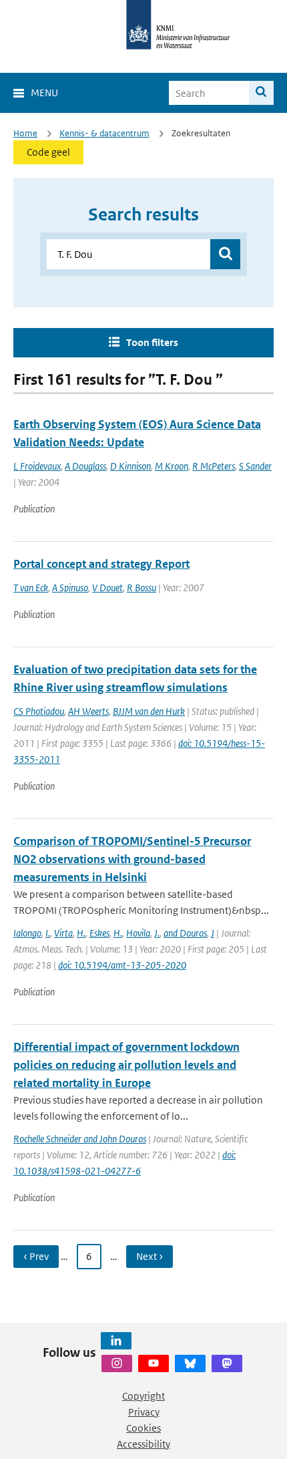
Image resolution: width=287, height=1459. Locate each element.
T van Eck (30, 587)
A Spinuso (70, 587)
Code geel (48, 152)
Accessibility (143, 1444)
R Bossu (141, 587)
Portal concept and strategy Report (101, 563)
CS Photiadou (38, 711)
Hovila (138, 933)
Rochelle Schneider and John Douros (79, 1138)
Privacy (144, 1412)
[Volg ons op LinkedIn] (116, 1340)
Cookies (143, 1428)
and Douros (185, 933)
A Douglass (85, 466)
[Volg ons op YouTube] (153, 1363)
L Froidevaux (37, 466)
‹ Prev (36, 1256)
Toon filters (152, 342)
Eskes (99, 933)
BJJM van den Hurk (149, 711)
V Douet (107, 587)
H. (81, 933)
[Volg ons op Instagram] (117, 1363)
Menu (44, 92)
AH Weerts (88, 711)
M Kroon (171, 466)
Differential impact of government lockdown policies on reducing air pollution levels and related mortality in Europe (126, 1064)
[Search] (261, 93)
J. (157, 933)
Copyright (143, 1396)
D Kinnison (130, 466)
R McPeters (213, 466)
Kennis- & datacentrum (104, 133)
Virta (63, 933)
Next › (149, 1256)
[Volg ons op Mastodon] (227, 1363)
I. (47, 933)
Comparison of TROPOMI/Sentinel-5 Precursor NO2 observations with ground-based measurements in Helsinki (132, 859)
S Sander (255, 466)
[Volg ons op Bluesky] (190, 1363)
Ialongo (27, 933)
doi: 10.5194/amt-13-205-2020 (122, 965)
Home (25, 133)
